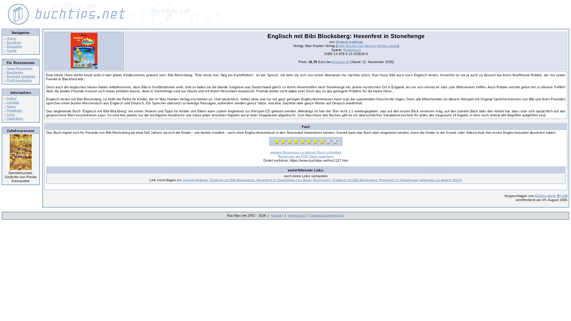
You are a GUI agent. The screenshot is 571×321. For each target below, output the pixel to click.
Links (11, 114)
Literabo (13, 102)
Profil (562, 196)
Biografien (14, 46)
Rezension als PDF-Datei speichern (306, 156)
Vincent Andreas (349, 42)
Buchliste (14, 42)
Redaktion (14, 110)
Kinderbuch (352, 50)
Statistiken (15, 118)
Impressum (296, 215)
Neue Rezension (19, 68)
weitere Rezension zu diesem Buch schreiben (305, 152)
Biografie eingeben (21, 76)
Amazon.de (340, 62)
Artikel (11, 98)
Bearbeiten (15, 72)
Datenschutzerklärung (326, 215)
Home (11, 38)
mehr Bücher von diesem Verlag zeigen (367, 46)
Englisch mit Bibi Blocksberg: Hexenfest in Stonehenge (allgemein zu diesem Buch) (397, 180)
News (11, 106)
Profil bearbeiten (19, 80)
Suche (12, 50)
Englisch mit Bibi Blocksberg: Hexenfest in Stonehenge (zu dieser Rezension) (270, 180)
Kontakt (277, 215)
